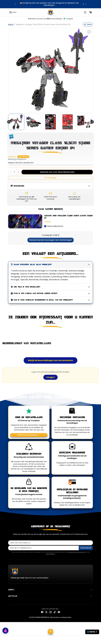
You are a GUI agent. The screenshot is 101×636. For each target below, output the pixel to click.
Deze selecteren (55, 226)
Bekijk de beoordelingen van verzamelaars (50, 360)
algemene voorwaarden (76, 552)
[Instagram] (50, 612)
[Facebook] (42, 612)
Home (10, 24)
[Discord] (59, 612)
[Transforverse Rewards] (5, 631)
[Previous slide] (9, 333)
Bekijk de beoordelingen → (29, 435)
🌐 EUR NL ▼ (92, 632)
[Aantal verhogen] (18, 172)
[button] (13, 12)
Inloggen (50, 377)
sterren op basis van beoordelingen (50, 19)
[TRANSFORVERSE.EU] (50, 12)
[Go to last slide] (9, 122)
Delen (89, 24)
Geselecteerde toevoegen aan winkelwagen (50, 240)
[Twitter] (46, 612)
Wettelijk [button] (12, 596)
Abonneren (85, 547)
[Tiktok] (55, 612)
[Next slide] (92, 122)
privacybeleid (50, 554)
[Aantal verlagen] (10, 172)
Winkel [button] (11, 589)
